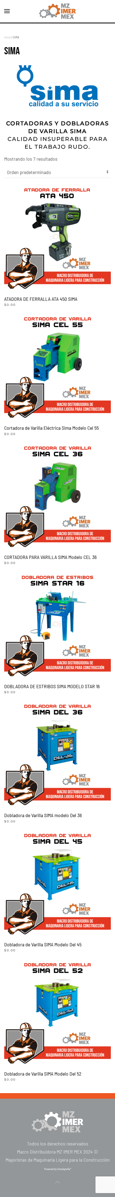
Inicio (7, 37)
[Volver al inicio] (57, 11)
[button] (7, 11)
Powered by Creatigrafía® (57, 1169)
